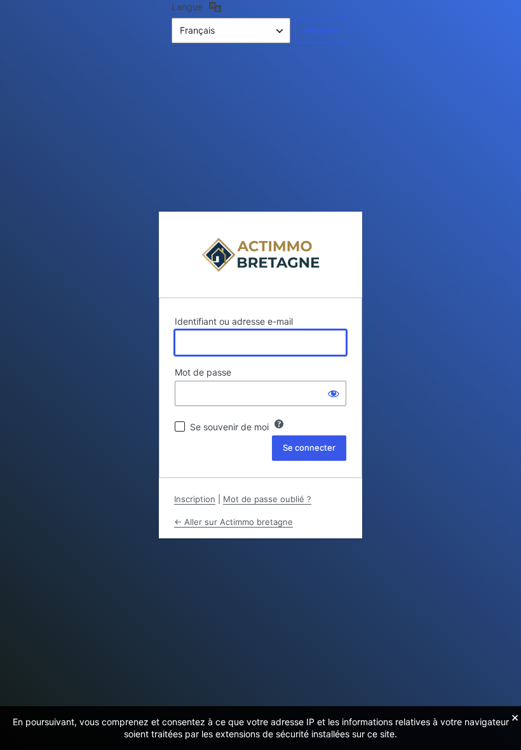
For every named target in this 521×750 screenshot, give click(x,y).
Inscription (194, 499)
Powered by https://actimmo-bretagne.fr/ (260, 254)
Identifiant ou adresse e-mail (234, 321)
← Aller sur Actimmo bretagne (233, 522)
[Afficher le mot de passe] (333, 393)
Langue (187, 6)
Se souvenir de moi (229, 426)
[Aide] (279, 424)
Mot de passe (203, 372)
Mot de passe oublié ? (267, 499)
